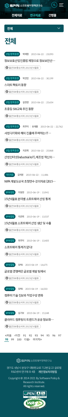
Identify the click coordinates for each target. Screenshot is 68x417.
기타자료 (10, 174)
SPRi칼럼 (10, 192)
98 (6, 339)
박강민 (26, 78)
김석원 (20, 174)
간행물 (52, 15)
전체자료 (17, 15)
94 (42, 335)
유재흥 (35, 126)
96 (53, 335)
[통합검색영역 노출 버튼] (54, 5)
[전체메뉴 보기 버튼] (61, 4)
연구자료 (35, 15)
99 (12, 339)
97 (59, 335)
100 (19, 339)
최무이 (26, 126)
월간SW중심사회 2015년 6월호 (24, 67)
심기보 (21, 313)
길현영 (26, 102)
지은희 (26, 150)
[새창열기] (35, 394)
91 (24, 335)
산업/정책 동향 (12, 54)
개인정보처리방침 (47, 372)
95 (47, 335)
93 (36, 335)
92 (30, 335)
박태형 (26, 54)
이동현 (21, 192)
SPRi (20, 264)
